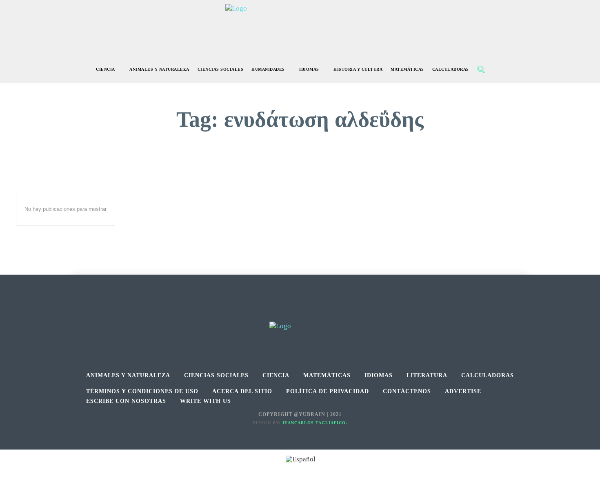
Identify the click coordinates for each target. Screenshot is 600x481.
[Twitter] (318, 312)
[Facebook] (282, 312)
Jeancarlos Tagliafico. (314, 423)
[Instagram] (300, 312)
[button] (481, 69)
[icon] (498, 70)
